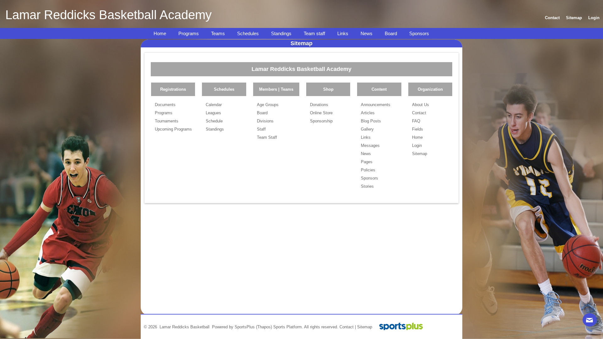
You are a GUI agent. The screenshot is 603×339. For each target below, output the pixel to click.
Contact (347, 327)
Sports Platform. (288, 327)
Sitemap (364, 327)
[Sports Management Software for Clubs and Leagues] (398, 327)
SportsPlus (245, 327)
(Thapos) (264, 327)
